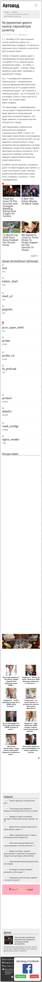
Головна (7, 12)
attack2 (7, 411)
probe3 (7, 398)
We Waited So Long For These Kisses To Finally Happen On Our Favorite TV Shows (30, 242)
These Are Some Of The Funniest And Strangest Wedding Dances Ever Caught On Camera (10, 207)
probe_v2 (8, 355)
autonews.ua (22, 34)
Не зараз (34, 976)
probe (6, 340)
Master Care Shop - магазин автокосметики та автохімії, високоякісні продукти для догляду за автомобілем (20, 853)
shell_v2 (7, 296)
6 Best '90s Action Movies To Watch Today (30, 201)
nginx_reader (10, 439)
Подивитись (21, 976)
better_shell (10, 281)
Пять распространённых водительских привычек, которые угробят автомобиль (25, 940)
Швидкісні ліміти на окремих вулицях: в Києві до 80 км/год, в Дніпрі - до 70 (21, 818)
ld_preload (9, 368)
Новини (15, 12)
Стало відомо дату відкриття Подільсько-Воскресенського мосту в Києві (21, 809)
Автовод (11, 5)
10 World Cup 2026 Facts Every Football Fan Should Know (10, 239)
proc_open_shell (13, 327)
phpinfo (7, 309)
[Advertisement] (21, 544)
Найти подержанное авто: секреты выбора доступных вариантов (20, 836)
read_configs (10, 426)
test (4, 268)
